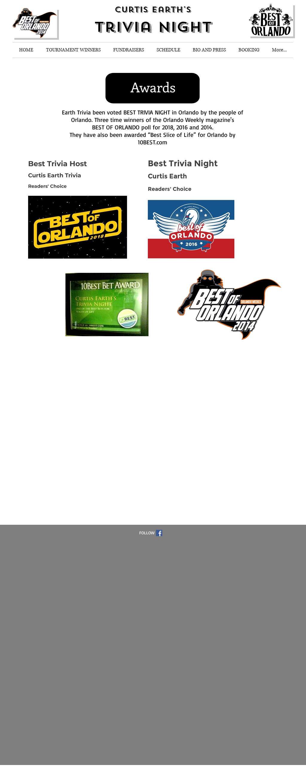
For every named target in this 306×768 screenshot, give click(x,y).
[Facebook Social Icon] (159, 533)
